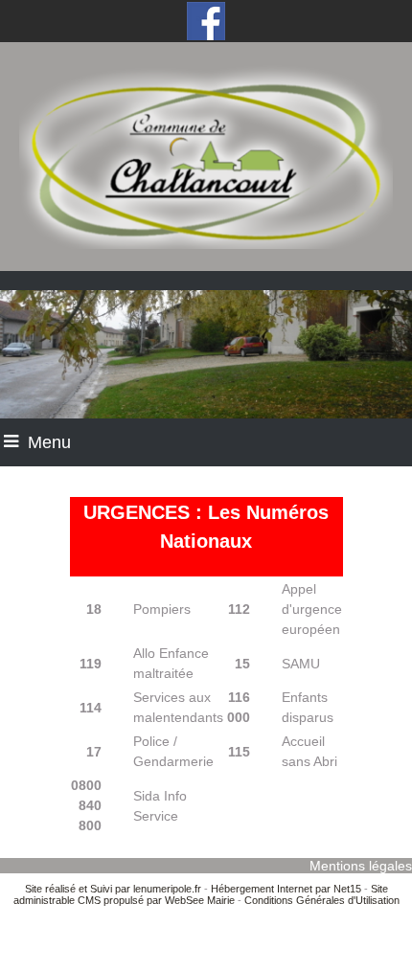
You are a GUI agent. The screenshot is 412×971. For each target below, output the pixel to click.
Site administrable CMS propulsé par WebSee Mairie (200, 894)
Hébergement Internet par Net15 (286, 888)
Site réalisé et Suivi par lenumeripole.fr (113, 888)
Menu (49, 442)
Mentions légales (360, 865)
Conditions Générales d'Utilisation (322, 900)
